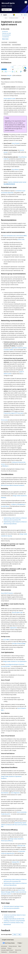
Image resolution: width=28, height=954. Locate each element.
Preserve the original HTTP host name (13, 413)
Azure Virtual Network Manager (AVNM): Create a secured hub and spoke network (13, 892)
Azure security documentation (11, 908)
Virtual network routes (9, 98)
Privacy (9, 948)
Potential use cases (6, 33)
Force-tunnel (4, 420)
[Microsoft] (14, 15)
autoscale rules (21, 845)
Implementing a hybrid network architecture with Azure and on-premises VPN (14, 824)
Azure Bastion (15, 169)
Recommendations (6, 35)
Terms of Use (18, 950)
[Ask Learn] (23, 18)
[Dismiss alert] (26, 2)
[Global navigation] (1, 15)
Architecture (5, 31)
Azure (6, 18)
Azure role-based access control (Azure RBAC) (15, 235)
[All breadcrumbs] (2, 18)
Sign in (25, 14)
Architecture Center (13, 18)
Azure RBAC (6, 639)
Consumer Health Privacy (7, 950)
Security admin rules (17, 612)
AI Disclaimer (4, 946)
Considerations (5, 36)
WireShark (5, 466)
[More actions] (26, 18)
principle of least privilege (18, 643)
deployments (13, 627)
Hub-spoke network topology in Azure (13, 906)
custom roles (21, 239)
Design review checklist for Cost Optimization (15, 661)
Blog (19, 946)
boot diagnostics (15, 793)
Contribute (3, 948)
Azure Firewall (15, 143)
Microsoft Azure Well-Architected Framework (12, 485)
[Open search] (21, 15)
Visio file (9, 75)
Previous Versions (13, 946)
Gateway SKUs (15, 862)
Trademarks (3, 952)
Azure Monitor (5, 793)
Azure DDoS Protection (7, 593)
